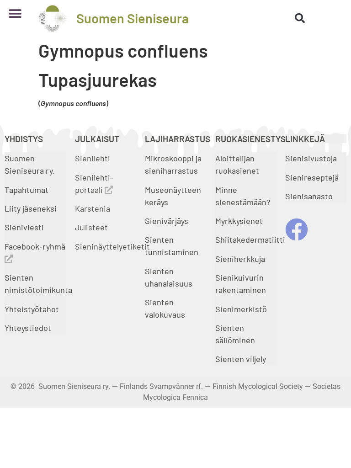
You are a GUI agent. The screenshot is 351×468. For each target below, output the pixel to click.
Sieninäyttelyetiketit (112, 246)
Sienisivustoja (311, 158)
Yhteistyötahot (32, 309)
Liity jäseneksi (31, 208)
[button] (15, 13)
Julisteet (91, 227)
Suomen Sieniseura (132, 18)
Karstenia (92, 208)
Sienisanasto (309, 196)
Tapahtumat (26, 190)
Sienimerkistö (241, 309)
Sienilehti (92, 158)
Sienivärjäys (166, 221)
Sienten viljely (240, 359)
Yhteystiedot (28, 328)
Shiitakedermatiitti (250, 239)
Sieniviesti (25, 227)
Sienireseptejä (312, 177)
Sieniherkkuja (240, 259)
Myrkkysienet (239, 221)
